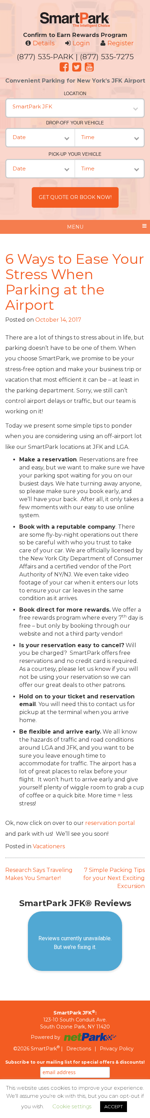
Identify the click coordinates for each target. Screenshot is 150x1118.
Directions (78, 1049)
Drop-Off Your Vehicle (75, 123)
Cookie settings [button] (71, 1106)
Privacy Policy (117, 1049)
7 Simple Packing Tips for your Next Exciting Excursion (114, 878)
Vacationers (49, 846)
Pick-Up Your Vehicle (75, 154)
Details (44, 43)
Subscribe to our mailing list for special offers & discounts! (75, 1062)
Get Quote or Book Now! (75, 197)
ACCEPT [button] (113, 1106)
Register (120, 43)
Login (81, 43)
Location (75, 93)
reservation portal (110, 823)
